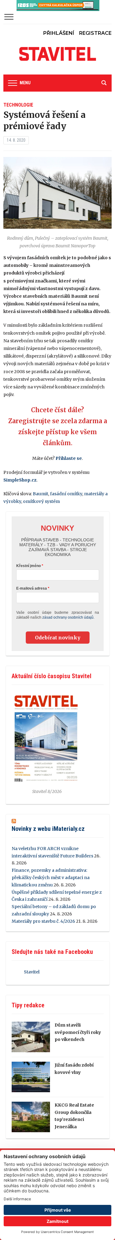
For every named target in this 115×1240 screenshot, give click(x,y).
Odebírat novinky (57, 638)
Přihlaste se (69, 458)
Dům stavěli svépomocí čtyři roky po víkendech (78, 1032)
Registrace (95, 33)
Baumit (40, 493)
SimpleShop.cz (19, 480)
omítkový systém (41, 501)
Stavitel (32, 972)
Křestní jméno (28, 566)
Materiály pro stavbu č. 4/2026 (43, 921)
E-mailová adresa (31, 588)
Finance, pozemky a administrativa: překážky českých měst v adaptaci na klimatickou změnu (51, 877)
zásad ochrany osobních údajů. (68, 617)
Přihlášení (58, 33)
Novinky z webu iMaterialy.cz (48, 828)
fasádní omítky (66, 493)
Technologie (18, 105)
